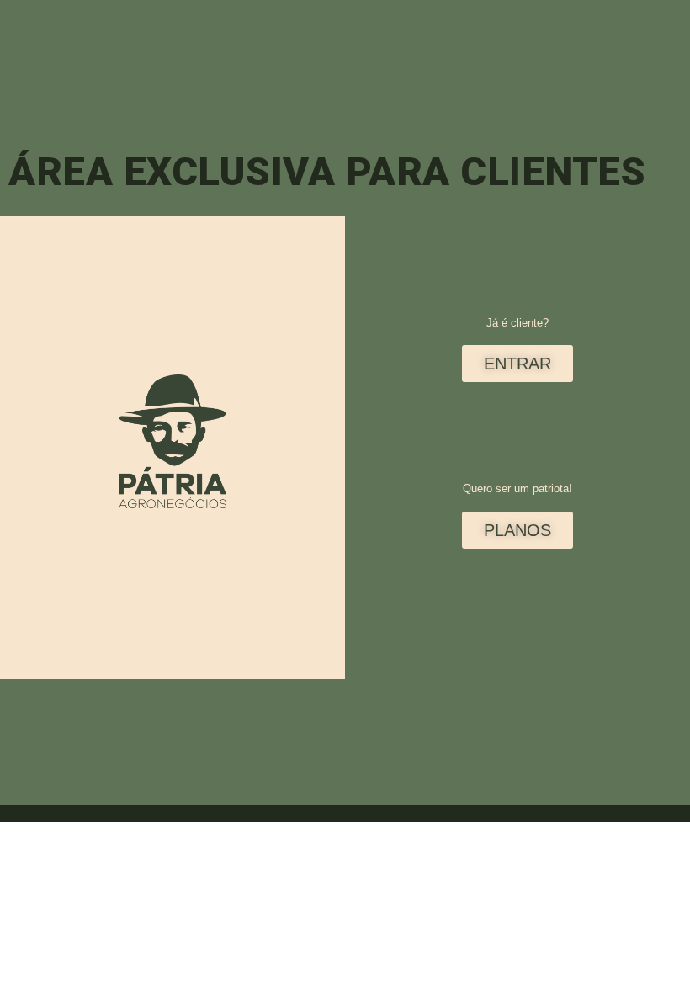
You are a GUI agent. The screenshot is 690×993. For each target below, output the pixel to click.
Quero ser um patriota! (517, 488)
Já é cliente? (517, 322)
